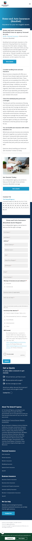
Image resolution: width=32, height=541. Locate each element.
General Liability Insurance (9, 489)
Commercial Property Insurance (10, 486)
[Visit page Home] (5, 4)
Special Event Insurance (8, 467)
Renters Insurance (7, 461)
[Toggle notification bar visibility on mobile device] (2, 532)
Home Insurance (6, 457)
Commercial (9, 286)
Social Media (9, 319)
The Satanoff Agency (9, 199)
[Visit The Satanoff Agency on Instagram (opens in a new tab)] (10, 212)
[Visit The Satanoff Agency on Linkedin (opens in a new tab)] (7, 212)
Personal (8, 283)
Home (4, 36)
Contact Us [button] (6, 393)
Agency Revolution (11, 524)
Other (7, 326)
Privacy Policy (5, 420)
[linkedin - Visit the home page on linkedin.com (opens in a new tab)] (5, 531)
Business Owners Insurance (9, 479)
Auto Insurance (6, 454)
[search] (26, 4)
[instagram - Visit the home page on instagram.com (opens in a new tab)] (8, 531)
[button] (30, 4)
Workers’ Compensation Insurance (11, 493)
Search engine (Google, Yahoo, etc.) (16, 313)
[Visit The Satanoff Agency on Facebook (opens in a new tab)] (4, 212)
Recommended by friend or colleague (16, 316)
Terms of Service (14, 420)
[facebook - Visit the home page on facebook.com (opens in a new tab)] (2, 531)
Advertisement (10, 323)
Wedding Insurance (7, 464)
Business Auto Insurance (8, 483)
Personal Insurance (12, 36)
